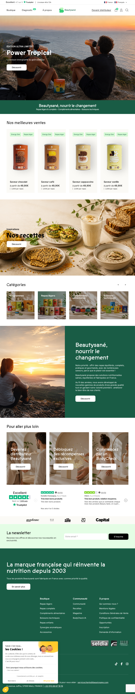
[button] (5, 689)
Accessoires (46, 632)
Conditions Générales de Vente (113, 613)
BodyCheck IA (79, 618)
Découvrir (16, 67)
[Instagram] (127, 663)
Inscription (104, 627)
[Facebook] (122, 663)
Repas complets (47, 608)
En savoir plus (18, 586)
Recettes (77, 608)
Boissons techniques (50, 618)
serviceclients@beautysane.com (93, 682)
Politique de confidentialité (112, 618)
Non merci (12, 681)
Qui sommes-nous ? (108, 604)
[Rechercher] (127, 10)
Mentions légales (107, 608)
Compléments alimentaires (52, 613)
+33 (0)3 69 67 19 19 (53, 686)
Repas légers (46, 604)
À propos (47, 10)
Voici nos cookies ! (13, 670)
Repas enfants (46, 622)
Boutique (11, 10)
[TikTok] (116, 663)
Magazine (77, 613)
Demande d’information (110, 632)
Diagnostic (28, 9)
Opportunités (105, 622)
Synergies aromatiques (51, 627)
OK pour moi (48, 681)
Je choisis (30, 681)
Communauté (79, 604)
